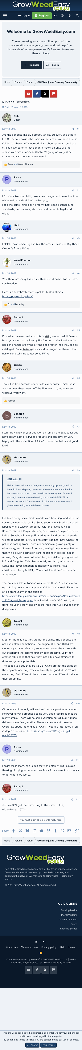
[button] (62, 15)
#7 (78, 426)
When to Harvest (68, 919)
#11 (78, 760)
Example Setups (68, 928)
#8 (78, 470)
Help (62, 947)
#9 (78, 633)
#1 (78, 128)
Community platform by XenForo (37, 959)
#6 (78, 378)
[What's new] (70, 15)
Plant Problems (69, 914)
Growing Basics (69, 910)
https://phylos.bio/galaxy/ (17, 296)
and (20, 164)
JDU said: (12, 479)
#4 (78, 273)
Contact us (12, 947)
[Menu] (5, 15)
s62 (47, 336)
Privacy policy (49, 947)
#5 (78, 330)
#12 (78, 799)
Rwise (26, 349)
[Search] (77, 15)
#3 (78, 238)
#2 (78, 190)
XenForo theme (51, 962)
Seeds (74, 924)
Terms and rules (29, 947)
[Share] (73, 129)
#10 (78, 703)
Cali (7, 107)
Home (71, 947)
